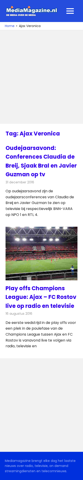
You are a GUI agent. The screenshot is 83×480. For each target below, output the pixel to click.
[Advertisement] (41, 77)
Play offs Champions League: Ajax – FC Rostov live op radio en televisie (41, 297)
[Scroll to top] (76, 473)
